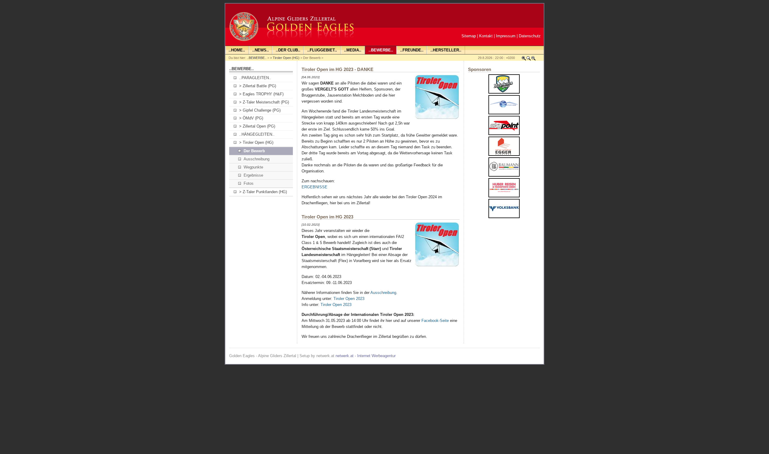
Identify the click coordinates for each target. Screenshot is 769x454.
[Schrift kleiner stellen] (533, 59)
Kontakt (486, 36)
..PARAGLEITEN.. (255, 78)
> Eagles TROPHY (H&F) (261, 94)
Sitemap (468, 36)
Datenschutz (530, 36)
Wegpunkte (253, 167)
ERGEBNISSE (314, 187)
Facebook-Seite (435, 320)
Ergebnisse (253, 175)
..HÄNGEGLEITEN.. (257, 134)
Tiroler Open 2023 (348, 298)
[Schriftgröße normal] (528, 59)
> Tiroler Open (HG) (284, 58)
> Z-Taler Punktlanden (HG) (263, 192)
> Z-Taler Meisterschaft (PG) (264, 102)
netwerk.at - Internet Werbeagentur (366, 356)
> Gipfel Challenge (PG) (260, 110)
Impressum (505, 36)
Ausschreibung (256, 159)
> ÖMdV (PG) (251, 118)
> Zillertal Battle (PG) (257, 86)
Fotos (249, 183)
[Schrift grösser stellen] (523, 59)
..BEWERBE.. (256, 58)
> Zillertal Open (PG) (257, 126)
